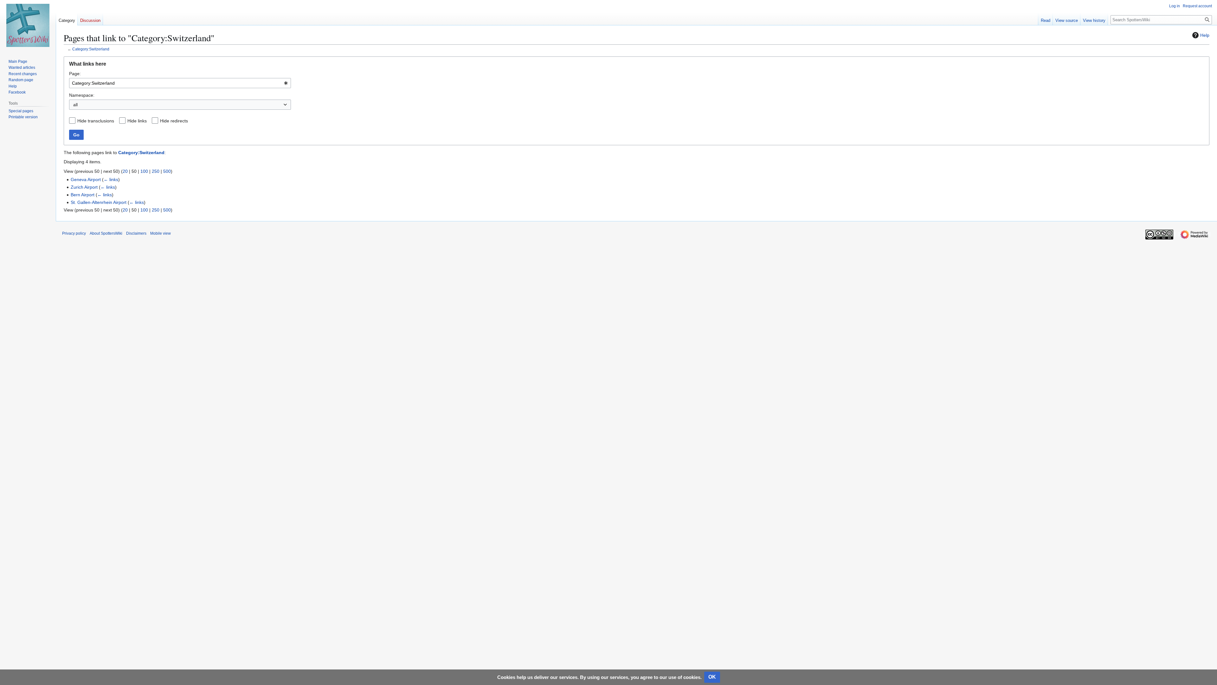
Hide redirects (174, 120)
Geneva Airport (86, 179)
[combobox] (180, 83)
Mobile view (160, 233)
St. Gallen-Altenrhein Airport (98, 202)
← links (111, 179)
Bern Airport (82, 194)
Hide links (137, 120)
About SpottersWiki (106, 233)
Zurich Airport (84, 187)
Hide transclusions (95, 120)
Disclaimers (136, 233)
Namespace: (81, 95)
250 (155, 171)
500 (167, 171)
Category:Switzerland (90, 49)
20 (125, 171)
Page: (75, 73)
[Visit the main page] (28, 25)
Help (1204, 35)
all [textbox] (75, 104)
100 (144, 171)
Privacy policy (74, 233)
